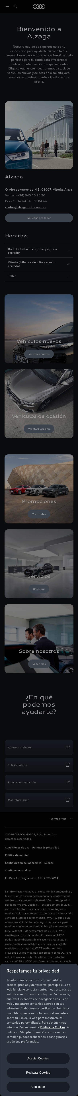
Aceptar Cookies (38, 1058)
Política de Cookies (52, 1027)
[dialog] (39, 1030)
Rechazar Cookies (38, 1072)
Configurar (38, 1086)
